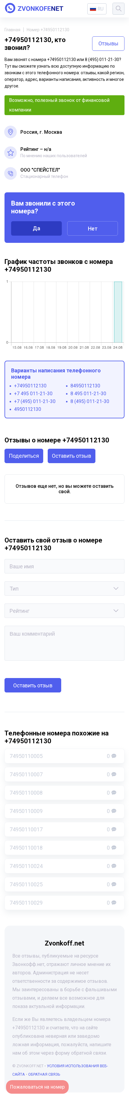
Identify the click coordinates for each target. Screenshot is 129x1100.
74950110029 (60, 903)
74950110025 (60, 884)
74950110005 (60, 756)
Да (36, 228)
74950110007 (60, 774)
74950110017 (60, 829)
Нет (93, 228)
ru (101, 9)
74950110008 (60, 793)
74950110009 (60, 811)
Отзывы (108, 43)
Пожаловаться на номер (37, 1087)
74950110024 (60, 866)
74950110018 (60, 848)
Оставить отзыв (71, 456)
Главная (12, 29)
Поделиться (24, 456)
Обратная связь (44, 1074)
